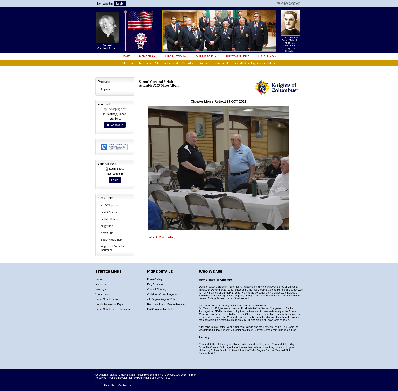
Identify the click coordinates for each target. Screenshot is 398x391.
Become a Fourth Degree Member (166, 304)
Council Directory (157, 289)
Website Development (214, 63)
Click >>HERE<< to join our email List (254, 63)
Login (120, 3)
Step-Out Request (166, 63)
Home (126, 56)
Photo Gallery (237, 56)
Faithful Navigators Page (109, 304)
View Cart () (290, 3)
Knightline (107, 226)
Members (146, 56)
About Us (100, 284)
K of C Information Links (160, 309)
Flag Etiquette (155, 284)
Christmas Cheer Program (162, 294)
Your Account (102, 294)
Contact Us (124, 385)
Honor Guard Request (107, 299)
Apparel (106, 89)
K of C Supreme (110, 205)
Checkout (116, 124)
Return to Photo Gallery (161, 237)
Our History (205, 56)
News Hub (107, 232)
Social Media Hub (111, 239)
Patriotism (188, 63)
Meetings (145, 63)
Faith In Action (109, 219)
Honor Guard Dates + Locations (113, 309)
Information (174, 56)
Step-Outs (128, 63)
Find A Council (109, 212)
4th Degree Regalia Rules (162, 299)
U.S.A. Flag (266, 56)
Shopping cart (117, 109)
